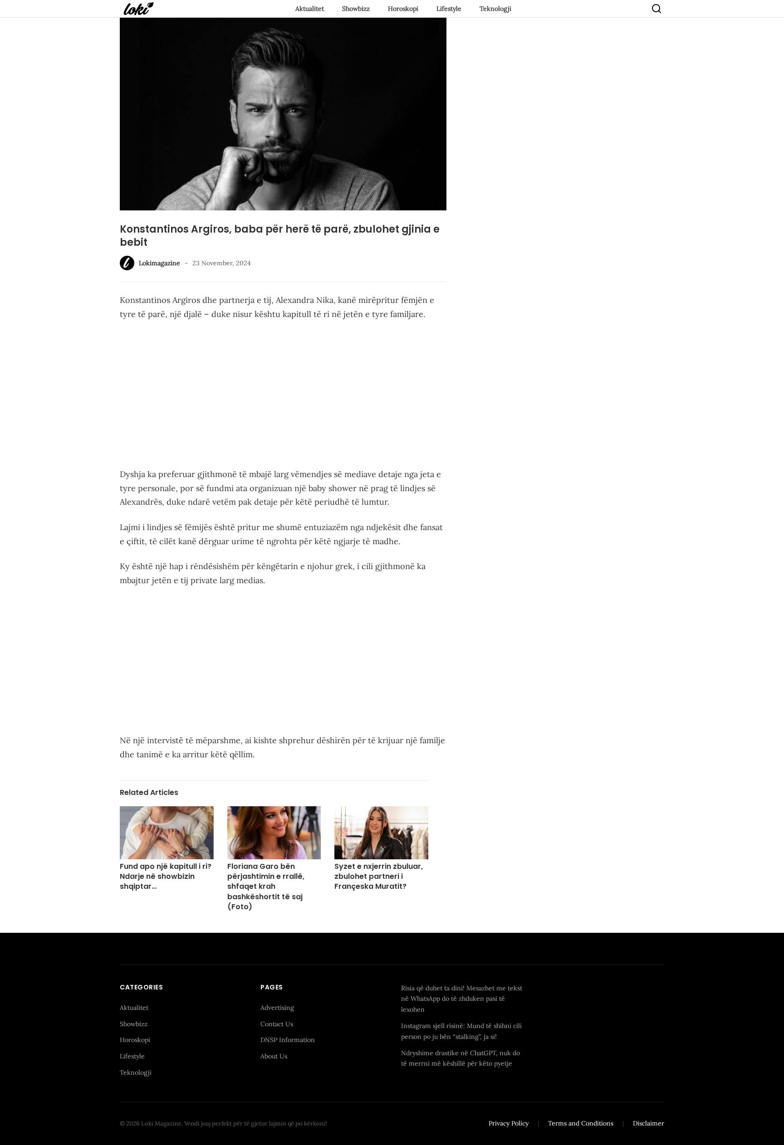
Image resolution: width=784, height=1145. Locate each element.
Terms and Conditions (580, 1123)
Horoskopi (403, 9)
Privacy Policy (509, 1123)
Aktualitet (309, 9)
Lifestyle (448, 9)
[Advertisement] (283, 395)
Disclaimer (648, 1123)
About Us (273, 1056)
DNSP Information (287, 1040)
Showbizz (356, 9)
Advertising (277, 1008)
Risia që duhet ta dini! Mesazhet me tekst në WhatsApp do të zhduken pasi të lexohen (461, 999)
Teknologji (495, 9)
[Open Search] (656, 8)
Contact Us (276, 1024)
